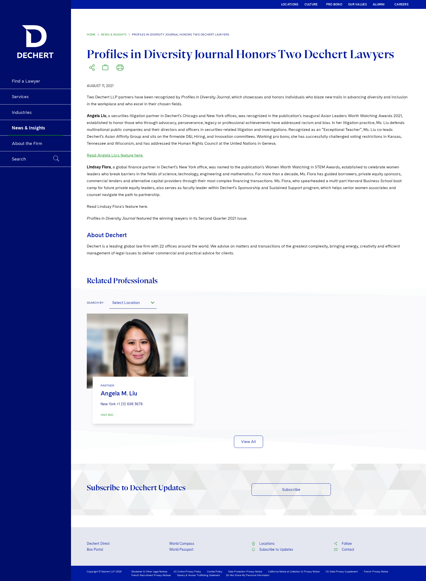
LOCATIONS (290, 4)
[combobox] (133, 302)
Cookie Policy (214, 571)
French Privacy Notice (376, 571)
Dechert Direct (98, 544)
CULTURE (311, 4)
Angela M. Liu (119, 393)
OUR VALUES (357, 4)
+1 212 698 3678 (129, 404)
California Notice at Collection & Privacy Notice (294, 571)
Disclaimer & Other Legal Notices (149, 571)
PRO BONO (334, 4)
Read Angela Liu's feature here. (115, 155)
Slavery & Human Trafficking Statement (198, 575)
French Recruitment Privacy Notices (151, 575)
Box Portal (95, 549)
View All (248, 441)
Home (91, 34)
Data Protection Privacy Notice (245, 571)
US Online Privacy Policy (187, 571)
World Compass (181, 544)
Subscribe (291, 489)
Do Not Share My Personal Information (247, 575)
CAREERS (401, 4)
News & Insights (113, 34)
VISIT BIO (107, 415)
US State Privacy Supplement (342, 571)
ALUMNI (379, 4)
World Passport (181, 549)
